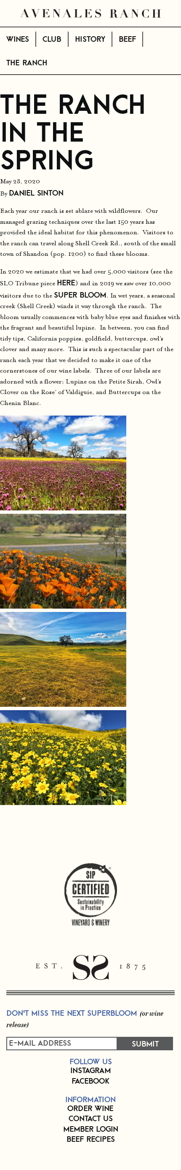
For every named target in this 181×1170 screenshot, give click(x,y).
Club (52, 38)
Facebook (90, 1080)
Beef (127, 38)
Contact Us (91, 1118)
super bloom (80, 294)
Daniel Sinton (36, 192)
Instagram (90, 1070)
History (90, 38)
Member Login (90, 1128)
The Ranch (27, 62)
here (66, 282)
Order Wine (90, 1108)
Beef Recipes (91, 1138)
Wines (17, 38)
